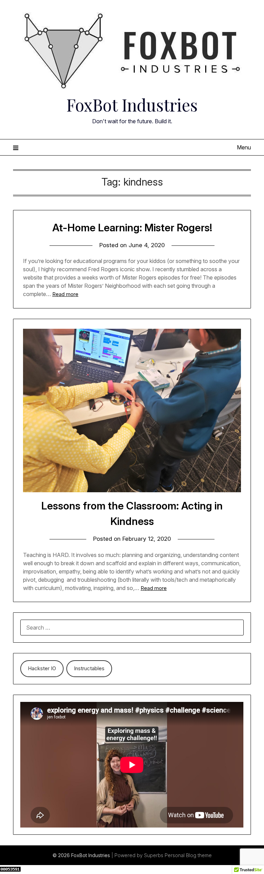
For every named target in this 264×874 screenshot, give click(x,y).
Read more (65, 294)
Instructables (89, 668)
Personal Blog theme (188, 855)
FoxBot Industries (132, 105)
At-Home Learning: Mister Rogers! (132, 227)
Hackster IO (42, 668)
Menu (244, 147)
